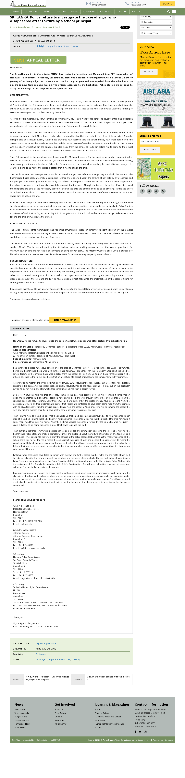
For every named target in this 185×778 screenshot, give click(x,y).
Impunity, (52, 46)
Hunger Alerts (20, 716)
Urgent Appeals (21, 713)
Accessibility (28, 740)
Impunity (53, 659)
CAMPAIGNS (89, 11)
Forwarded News (22, 723)
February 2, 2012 (51, 27)
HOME (16, 11)
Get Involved (31, 11)
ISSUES (74, 11)
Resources (106, 11)
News (46, 11)
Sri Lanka (40, 654)
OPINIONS (122, 11)
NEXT (78, 679)
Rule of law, (64, 46)
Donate (58, 716)
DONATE (167, 3)
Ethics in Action (102, 713)
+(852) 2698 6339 (138, 4)
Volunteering (60, 723)
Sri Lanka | (37, 27)
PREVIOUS (17, 679)
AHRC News (20, 709)
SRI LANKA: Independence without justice (108, 676)
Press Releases (21, 720)
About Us (59, 709)
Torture (75, 659)
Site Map (16, 740)
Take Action (60, 713)
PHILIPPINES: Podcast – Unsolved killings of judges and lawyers (47, 678)
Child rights (42, 659)
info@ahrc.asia (99, 4)
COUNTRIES (60, 11)
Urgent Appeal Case (20, 27)
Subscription (42, 740)
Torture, (74, 46)
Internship (59, 720)
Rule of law (64, 659)
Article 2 (98, 709)
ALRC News (19, 727)
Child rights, (41, 46)
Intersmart (168, 740)
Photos (136, 11)
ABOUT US (55, 740)
